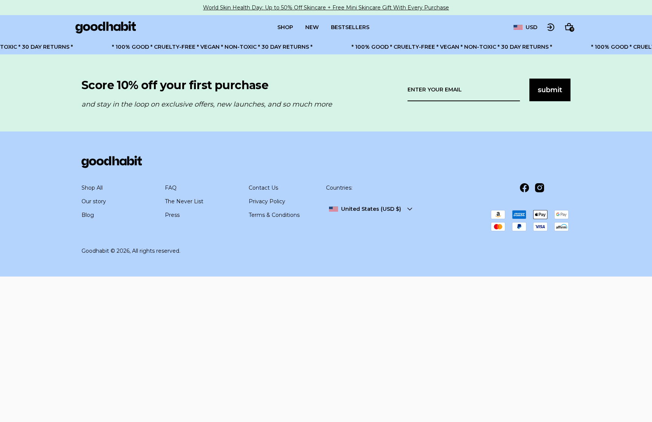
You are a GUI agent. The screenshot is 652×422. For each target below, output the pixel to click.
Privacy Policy (267, 201)
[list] (525, 27)
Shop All (92, 187)
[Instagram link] (539, 187)
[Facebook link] (524, 187)
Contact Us (263, 187)
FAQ (171, 187)
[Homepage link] (105, 27)
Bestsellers (350, 27)
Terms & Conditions (274, 215)
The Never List (184, 201)
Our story (94, 201)
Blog (88, 215)
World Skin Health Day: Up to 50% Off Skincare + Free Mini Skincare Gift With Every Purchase (326, 7)
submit (550, 90)
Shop (285, 27)
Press (172, 215)
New (312, 27)
